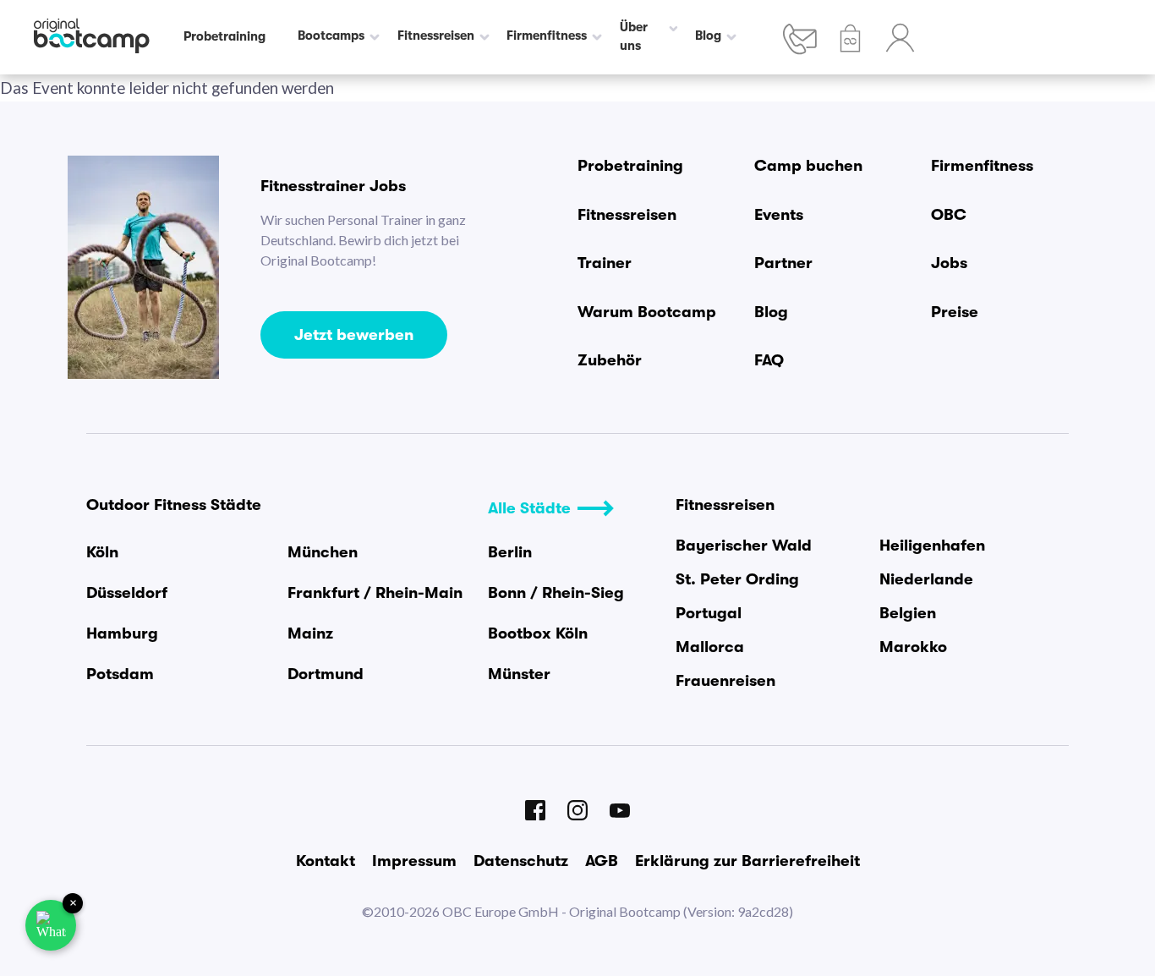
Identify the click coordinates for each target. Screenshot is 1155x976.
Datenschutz (520, 861)
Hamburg (122, 633)
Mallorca (710, 647)
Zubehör (610, 360)
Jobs (949, 263)
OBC (948, 215)
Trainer (605, 263)
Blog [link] (708, 36)
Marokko (913, 647)
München (322, 552)
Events (778, 215)
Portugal (709, 613)
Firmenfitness (982, 165)
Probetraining (630, 165)
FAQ (769, 360)
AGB (601, 861)
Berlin (510, 552)
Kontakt (325, 861)
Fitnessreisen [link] (435, 36)
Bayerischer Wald (744, 545)
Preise (954, 312)
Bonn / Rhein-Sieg (556, 593)
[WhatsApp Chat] (50, 925)
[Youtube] (620, 810)
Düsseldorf (126, 593)
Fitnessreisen (627, 215)
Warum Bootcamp (647, 312)
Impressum (414, 861)
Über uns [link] (634, 36)
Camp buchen (808, 165)
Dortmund (325, 674)
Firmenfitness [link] (546, 36)
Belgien (907, 613)
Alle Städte (529, 508)
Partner (783, 263)
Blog (771, 312)
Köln (102, 552)
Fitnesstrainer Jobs (333, 186)
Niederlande (926, 579)
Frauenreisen (725, 681)
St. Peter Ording (737, 579)
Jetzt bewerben (353, 335)
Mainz (310, 633)
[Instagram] (577, 810)
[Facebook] (535, 810)
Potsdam (120, 674)
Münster (519, 674)
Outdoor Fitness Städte (173, 505)
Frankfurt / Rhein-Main (375, 593)
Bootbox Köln (538, 633)
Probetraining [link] (224, 37)
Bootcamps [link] (331, 36)
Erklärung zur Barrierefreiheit (747, 861)
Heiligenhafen (932, 545)
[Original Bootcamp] (92, 37)
